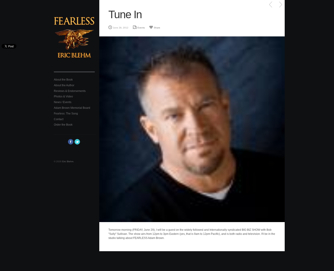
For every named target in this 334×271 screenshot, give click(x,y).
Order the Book (63, 124)
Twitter (77, 141)
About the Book (63, 79)
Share (157, 27)
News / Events (62, 102)
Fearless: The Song (66, 113)
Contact (58, 119)
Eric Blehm (67, 161)
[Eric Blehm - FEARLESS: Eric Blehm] (74, 40)
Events (141, 27)
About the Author (64, 85)
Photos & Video (63, 96)
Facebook (70, 141)
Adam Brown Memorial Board (72, 107)
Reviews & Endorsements (70, 91)
